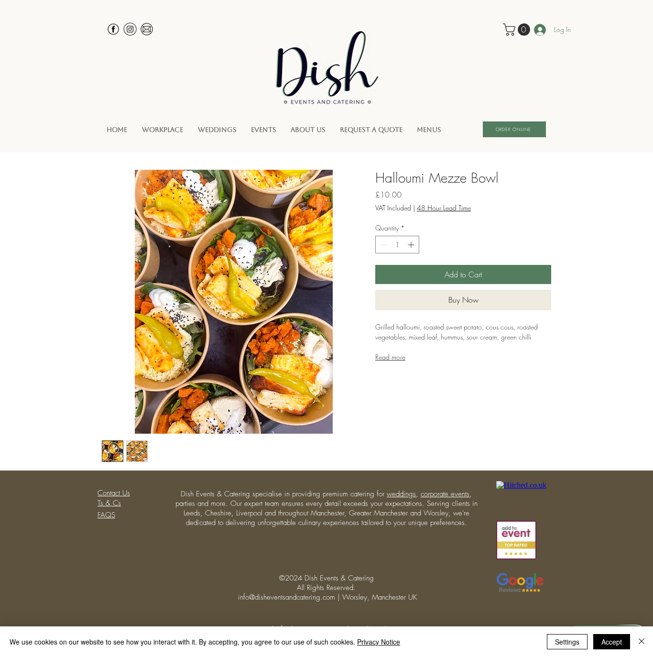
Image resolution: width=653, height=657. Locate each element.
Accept (611, 641)
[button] (518, 29)
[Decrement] (383, 244)
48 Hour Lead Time (444, 207)
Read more (390, 356)
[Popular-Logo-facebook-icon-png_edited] (113, 29)
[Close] (641, 641)
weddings (401, 494)
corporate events (445, 494)
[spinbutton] (397, 244)
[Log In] (534, 30)
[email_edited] (146, 29)
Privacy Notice (378, 641)
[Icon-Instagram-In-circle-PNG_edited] (130, 29)
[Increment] (412, 244)
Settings (567, 641)
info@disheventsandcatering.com (286, 597)
